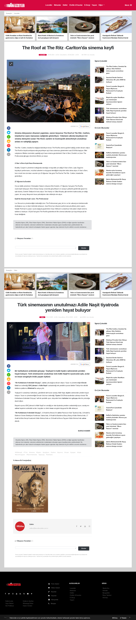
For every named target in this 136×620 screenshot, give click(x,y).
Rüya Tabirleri (107, 595)
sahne (44, 383)
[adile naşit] (30, 488)
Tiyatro (58, 395)
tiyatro (68, 393)
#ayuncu (60, 452)
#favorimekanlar (32, 454)
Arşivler (54, 595)
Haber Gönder (27, 606)
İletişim (53, 603)
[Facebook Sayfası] (6, 594)
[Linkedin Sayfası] (21, 594)
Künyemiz (54, 599)
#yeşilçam (46, 452)
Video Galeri (55, 588)
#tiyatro (38, 452)
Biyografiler (106, 593)
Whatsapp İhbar (28, 603)
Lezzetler (48, 5)
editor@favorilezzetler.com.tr (39, 528)
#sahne (53, 452)
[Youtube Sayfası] (17, 594)
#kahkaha (49, 454)
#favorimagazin (20, 454)
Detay (116, 618)
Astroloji (105, 597)
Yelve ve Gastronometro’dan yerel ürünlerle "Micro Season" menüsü (116, 164)
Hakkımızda (9, 601)
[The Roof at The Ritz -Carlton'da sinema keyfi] (48, 91)
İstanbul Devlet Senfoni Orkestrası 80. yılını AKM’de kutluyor (115, 80)
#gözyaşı (42, 454)
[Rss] (24, 594)
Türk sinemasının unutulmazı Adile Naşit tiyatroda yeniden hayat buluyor (116, 111)
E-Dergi (87, 5)
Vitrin (15, 270)
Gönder (83, 248)
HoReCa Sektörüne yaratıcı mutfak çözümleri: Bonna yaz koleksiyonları (116, 155)
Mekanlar (57, 5)
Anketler (105, 590)
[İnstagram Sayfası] (13, 594)
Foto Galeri (55, 584)
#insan (66, 452)
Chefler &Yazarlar (76, 5)
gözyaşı (75, 398)
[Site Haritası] (28, 594)
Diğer (101, 5)
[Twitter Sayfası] (9, 594)
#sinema (32, 452)
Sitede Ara (106, 588)
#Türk (25, 452)
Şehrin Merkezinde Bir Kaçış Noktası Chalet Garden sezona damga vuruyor (116, 181)
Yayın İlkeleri (9, 603)
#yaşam (73, 452)
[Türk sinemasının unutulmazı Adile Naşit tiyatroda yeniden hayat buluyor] (48, 341)
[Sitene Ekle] (32, 594)
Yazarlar (53, 592)
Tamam (123, 618)
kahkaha (65, 398)
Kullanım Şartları (28, 601)
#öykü (79, 452)
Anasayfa (9, 13)
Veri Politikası (9, 606)
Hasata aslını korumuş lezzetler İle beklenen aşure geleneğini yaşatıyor (115, 173)
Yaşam (94, 5)
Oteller (65, 5)
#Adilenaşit (18, 452)
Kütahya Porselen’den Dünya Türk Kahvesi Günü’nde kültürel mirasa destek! (116, 119)
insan (52, 408)
